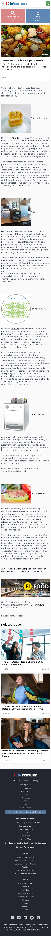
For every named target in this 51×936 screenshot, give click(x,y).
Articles (26, 890)
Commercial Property (26, 829)
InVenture (26, 781)
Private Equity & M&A (26, 857)
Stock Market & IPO (25, 870)
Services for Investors (25, 847)
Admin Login (25, 808)
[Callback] (48, 3)
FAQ (25, 801)
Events (25, 910)
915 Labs (15, 329)
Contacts (25, 804)
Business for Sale (25, 826)
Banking (25, 867)
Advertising (25, 791)
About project (25, 785)
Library (25, 903)
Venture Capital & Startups (25, 861)
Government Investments (25, 864)
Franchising (25, 836)
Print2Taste (36, 494)
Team (25, 795)
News (25, 853)
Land (25, 833)
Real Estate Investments (25, 874)
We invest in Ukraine (25, 897)
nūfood (14, 138)
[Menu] (3, 3)
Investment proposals (25, 819)
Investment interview (26, 893)
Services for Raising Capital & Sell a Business (27, 812)
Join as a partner (25, 788)
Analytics (25, 879)
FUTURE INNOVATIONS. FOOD (28, 571)
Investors (25, 906)
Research (25, 887)
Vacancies (25, 798)
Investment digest (25, 883)
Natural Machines (9, 231)
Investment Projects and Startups (25, 823)
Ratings (25, 900)
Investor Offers (25, 839)
